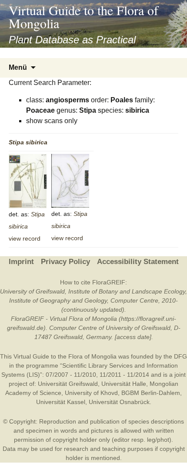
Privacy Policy (65, 262)
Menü (18, 67)
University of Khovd (91, 392)
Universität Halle (123, 383)
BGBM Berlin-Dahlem (150, 392)
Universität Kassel (60, 401)
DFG (180, 356)
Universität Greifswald (68, 383)
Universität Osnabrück (119, 401)
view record (24, 238)
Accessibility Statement (138, 262)
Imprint (21, 262)
